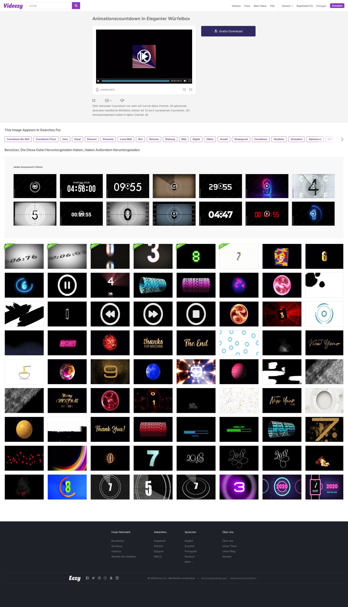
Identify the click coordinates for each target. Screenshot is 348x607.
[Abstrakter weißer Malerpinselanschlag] (282, 371)
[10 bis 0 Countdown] (153, 458)
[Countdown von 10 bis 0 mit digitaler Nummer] (196, 256)
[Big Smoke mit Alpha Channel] (196, 400)
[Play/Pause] (98, 80)
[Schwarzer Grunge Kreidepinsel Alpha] (67, 429)
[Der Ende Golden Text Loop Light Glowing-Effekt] (196, 342)
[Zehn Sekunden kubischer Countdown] (110, 285)
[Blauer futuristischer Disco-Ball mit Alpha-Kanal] (153, 371)
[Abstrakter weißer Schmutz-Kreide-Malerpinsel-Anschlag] (324, 371)
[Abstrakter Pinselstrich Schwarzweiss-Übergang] (24, 314)
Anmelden (337, 5)
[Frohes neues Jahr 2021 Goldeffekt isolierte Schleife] (282, 400)
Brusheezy (117, 540)
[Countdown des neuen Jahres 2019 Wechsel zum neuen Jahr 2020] (282, 487)
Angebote (160, 540)
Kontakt (226, 556)
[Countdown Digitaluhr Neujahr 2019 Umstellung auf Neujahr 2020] (324, 487)
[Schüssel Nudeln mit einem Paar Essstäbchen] (24, 371)
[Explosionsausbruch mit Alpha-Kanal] (24, 487)
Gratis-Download (231, 31)
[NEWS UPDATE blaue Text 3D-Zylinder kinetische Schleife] (282, 429)
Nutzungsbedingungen (214, 578)
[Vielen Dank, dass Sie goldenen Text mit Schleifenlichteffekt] (110, 429)
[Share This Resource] (191, 89)
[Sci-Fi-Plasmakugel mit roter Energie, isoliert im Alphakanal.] (110, 342)
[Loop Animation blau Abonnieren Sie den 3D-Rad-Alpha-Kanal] (153, 285)
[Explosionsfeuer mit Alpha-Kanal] (324, 458)
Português (191, 551)
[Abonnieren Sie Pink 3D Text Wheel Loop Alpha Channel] (196, 285)
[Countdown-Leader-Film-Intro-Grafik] (110, 487)
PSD (272, 6)
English (189, 540)
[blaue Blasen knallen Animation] (239, 342)
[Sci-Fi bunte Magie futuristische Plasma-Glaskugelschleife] (67, 371)
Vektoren (236, 6)
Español (189, 546)
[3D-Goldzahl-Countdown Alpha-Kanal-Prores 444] (324, 256)
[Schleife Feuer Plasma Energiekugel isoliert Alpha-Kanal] (239, 314)
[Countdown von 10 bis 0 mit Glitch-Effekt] (110, 256)
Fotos (247, 6)
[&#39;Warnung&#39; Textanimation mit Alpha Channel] (153, 429)
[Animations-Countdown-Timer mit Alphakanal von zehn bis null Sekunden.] (282, 256)
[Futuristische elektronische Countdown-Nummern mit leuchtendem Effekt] (239, 487)
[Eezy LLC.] (74, 578)
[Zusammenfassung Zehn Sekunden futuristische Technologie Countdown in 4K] (282, 314)
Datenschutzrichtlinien (243, 578)
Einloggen (321, 6)
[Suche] (76, 5)
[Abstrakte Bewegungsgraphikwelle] (24, 342)
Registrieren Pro (305, 6)
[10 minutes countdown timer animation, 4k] (127, 187)
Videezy (116, 551)
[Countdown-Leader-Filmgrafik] (67, 487)
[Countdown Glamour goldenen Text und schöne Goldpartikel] (110, 371)
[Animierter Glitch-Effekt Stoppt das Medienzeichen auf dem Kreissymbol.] (196, 314)
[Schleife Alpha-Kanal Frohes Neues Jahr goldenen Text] (324, 342)
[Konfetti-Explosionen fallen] (239, 400)
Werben (158, 546)
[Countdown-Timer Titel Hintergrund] (110, 458)
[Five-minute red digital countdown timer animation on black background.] (267, 214)
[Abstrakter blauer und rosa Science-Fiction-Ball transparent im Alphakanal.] (239, 285)
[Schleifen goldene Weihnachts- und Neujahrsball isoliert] (24, 429)
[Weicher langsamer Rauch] (282, 342)
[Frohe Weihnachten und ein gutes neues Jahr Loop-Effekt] (67, 400)
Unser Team (229, 546)
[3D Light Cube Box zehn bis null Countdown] (153, 400)
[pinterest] (99, 578)
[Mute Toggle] (185, 80)
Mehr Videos (260, 6)
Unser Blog (228, 551)
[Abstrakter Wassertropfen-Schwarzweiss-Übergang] (324, 285)
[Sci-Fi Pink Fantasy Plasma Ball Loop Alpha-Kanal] (282, 285)
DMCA (158, 556)
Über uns (227, 540)
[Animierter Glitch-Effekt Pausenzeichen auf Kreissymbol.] (67, 285)
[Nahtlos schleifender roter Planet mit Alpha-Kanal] (239, 371)
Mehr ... (189, 561)
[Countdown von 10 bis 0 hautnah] (24, 256)
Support (158, 551)
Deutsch (190, 556)
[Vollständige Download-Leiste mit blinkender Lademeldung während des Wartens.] (196, 429)
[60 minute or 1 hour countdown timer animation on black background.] (81, 214)
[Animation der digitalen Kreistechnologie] (324, 400)
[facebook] (87, 578)
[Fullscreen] (189, 80)
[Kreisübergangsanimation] (324, 314)
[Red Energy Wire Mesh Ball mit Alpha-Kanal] (110, 400)
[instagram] (105, 578)
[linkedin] (117, 578)
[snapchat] (111, 578)
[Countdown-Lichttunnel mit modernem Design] (196, 371)
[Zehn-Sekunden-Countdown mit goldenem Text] (324, 429)
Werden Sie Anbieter (123, 556)
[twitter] (93, 578)
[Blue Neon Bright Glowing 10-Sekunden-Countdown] (24, 285)
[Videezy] (13, 6)
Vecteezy (117, 546)
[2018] (196, 458)
